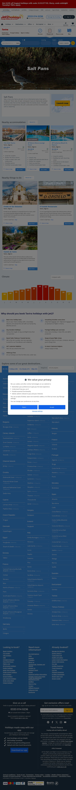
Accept (52, 407)
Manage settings (37, 411)
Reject (24, 407)
